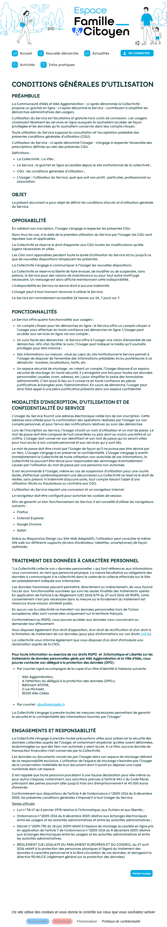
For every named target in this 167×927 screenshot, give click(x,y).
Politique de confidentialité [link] (121, 921)
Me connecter (139, 53)
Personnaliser (87, 921)
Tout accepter (37, 921)
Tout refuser (62, 921)
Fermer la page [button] (141, 873)
